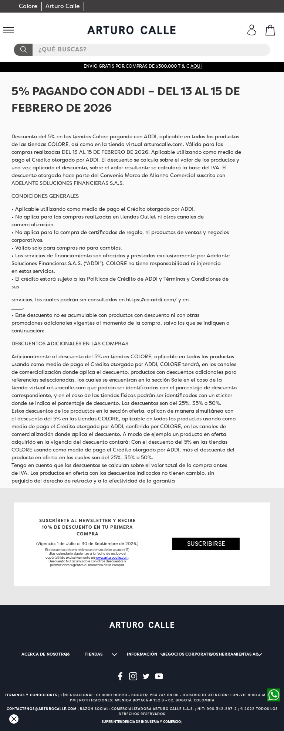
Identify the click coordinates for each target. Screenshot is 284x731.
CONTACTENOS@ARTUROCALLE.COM (42, 709)
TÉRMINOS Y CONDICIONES (31, 695)
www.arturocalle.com (111, 557)
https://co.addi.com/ (151, 299)
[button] (206, 544)
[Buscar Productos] (23, 50)
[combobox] (142, 50)
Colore (28, 6)
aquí (196, 66)
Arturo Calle (62, 6)
